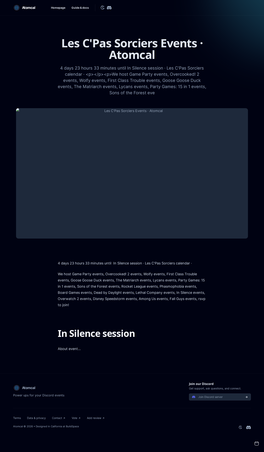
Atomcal (18, 426)
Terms (17, 418)
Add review (94, 418)
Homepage (58, 7)
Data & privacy (36, 418)
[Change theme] (102, 7)
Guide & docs (80, 7)
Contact (57, 418)
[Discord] (109, 7)
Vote (74, 418)
